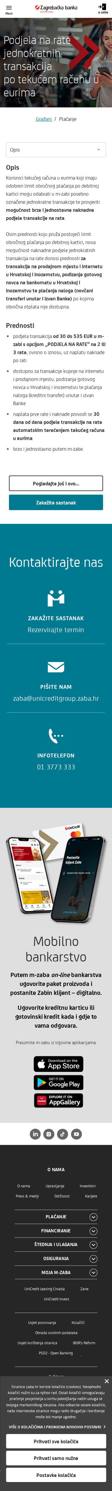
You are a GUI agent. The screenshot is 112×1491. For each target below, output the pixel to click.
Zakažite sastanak (56, 502)
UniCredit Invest (56, 1299)
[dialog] (56, 1433)
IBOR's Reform (84, 1342)
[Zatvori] (107, 1381)
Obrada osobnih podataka (56, 1332)
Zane (84, 1288)
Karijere (91, 1196)
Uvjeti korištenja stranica (37, 1342)
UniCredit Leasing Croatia (44, 1288)
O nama (23, 1186)
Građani (44, 118)
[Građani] (56, 9)
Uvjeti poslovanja (42, 1322)
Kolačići (78, 1322)
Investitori (88, 1186)
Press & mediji (27, 1196)
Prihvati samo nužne (56, 1457)
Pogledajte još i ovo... (56, 483)
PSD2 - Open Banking (56, 1353)
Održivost (62, 1196)
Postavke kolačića (56, 1474)
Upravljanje (55, 1186)
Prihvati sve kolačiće (56, 1441)
